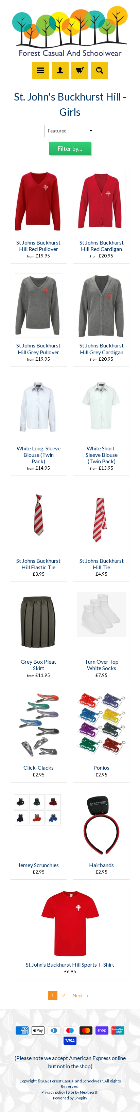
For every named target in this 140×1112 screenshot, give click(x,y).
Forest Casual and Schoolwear (76, 1081)
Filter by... (70, 148)
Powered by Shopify (70, 1098)
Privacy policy (53, 1092)
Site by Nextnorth (83, 1092)
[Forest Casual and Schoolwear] (70, 31)
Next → (81, 995)
